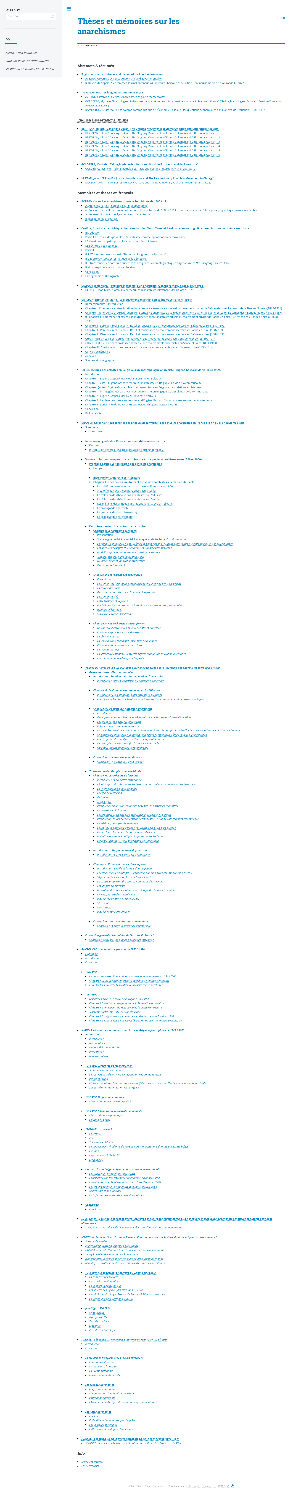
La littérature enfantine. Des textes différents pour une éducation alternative (141, 654)
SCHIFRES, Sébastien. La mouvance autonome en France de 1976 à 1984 (124, 1339)
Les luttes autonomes (98, 1411)
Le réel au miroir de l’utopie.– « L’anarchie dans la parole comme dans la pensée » (144, 873)
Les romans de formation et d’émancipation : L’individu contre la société (139, 583)
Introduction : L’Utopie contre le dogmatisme (120, 850)
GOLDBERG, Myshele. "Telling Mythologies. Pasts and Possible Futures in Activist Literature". (140, 164)
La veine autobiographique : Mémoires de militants (127, 641)
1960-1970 (91, 994)
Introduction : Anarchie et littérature (116, 477)
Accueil (80, 45)
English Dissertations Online (102, 120)
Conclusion (92, 271)
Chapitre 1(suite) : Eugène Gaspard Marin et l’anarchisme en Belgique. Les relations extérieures (143, 387)
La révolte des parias (109, 588)
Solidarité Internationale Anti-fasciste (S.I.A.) (114, 1087)
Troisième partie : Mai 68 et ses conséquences (115, 1012)
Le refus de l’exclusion (109, 793)
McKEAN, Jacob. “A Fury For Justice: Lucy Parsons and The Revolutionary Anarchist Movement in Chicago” (148, 182)
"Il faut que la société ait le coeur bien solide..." (124, 877)
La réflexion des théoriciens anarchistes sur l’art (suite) (130, 495)
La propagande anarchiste (113, 508)
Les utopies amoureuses (111, 886)
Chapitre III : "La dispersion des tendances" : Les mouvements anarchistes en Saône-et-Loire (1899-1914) (149, 347)
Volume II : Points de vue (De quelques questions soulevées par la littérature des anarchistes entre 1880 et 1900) (152, 668)
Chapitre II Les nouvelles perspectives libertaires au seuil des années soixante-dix (135, 1020)
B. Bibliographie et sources (101, 218)
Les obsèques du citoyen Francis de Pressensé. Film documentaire (127, 1294)
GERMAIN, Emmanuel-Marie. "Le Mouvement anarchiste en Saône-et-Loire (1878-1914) (136, 299)
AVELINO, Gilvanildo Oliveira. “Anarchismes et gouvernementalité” (125, 97)
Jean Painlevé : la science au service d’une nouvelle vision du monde (124, 1259)
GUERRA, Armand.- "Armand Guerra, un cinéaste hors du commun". (125, 1250)
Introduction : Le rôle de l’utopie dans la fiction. (124, 868)
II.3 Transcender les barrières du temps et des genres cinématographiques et (157, 263)
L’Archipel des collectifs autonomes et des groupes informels (123, 1402)
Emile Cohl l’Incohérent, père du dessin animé (111, 1245)
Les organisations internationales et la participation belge (123, 1186)
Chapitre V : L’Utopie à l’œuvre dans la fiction (120, 864)
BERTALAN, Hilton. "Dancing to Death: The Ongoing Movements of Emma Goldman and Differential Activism (150, 128)
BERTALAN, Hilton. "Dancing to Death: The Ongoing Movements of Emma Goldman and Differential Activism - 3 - (153, 141)
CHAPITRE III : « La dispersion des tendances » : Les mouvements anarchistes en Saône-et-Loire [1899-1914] (151, 343)
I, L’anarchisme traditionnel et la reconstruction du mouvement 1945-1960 (132, 976)
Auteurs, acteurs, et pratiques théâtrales (120, 556)
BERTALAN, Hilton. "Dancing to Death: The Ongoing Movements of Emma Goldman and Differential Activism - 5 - (153, 150)
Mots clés (12, 10)
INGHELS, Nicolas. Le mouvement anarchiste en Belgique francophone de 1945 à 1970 (132, 1030)
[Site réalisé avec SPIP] (232, 1486)
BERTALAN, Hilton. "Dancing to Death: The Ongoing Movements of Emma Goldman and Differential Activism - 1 (152, 133)
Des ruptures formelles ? (111, 565)
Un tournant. (97, 1312)
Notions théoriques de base (105, 1047)
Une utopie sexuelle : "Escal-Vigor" (117, 894)
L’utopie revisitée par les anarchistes (118, 726)
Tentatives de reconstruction (105, 1070)
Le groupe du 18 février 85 (104, 1155)
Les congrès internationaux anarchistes (112, 1173)
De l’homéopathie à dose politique (117, 788)
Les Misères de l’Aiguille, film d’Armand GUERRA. (116, 1290)
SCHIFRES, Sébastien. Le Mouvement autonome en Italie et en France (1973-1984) (130, 1438)
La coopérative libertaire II (104, 1281)
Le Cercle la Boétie (99, 1119)
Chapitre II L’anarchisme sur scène (115, 530)
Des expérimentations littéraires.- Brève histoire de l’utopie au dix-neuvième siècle (144, 717)
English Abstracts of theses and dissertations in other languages (122, 74)
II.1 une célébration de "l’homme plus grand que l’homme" (125, 254)
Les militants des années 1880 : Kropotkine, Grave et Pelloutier (135, 503)
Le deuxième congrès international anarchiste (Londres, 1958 (124, 1178)
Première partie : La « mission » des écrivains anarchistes (125, 463)
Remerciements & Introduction (104, 304)
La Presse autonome (101, 1371)
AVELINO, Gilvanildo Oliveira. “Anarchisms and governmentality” (124, 78)
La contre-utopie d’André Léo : (130, 881)
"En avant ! (103, 903)
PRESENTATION (90, 1466)
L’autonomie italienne (101, 1362)
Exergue (94, 445)
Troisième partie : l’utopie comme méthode (115, 771)
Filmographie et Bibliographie (103, 276)
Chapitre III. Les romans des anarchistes (117, 575)
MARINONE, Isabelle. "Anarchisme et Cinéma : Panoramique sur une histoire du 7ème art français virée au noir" (149, 1237)
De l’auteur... (104, 797)
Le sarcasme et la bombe (111, 810)
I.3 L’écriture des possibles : (102, 245)
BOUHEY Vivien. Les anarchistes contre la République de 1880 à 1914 (125, 201)
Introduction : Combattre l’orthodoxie (119, 780)
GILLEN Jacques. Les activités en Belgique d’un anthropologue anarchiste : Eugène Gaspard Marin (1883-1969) (151, 370)
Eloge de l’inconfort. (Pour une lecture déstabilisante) (128, 840)
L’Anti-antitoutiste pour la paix (106, 1115)
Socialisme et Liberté (101, 1142)
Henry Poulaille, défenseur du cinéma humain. (112, 1254)
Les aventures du (108, 649)
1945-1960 (91, 972)
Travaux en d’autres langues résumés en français (112, 92)
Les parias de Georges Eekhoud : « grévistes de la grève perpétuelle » (136, 827)
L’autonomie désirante (102, 1398)
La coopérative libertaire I (104, 1277)
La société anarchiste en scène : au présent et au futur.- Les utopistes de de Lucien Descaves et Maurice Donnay (168, 730)
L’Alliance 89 (96, 1159)
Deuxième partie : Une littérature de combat (117, 526)
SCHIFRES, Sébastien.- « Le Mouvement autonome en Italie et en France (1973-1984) (133, 1443)
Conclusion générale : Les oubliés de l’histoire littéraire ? (119, 935)
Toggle (69, 9)
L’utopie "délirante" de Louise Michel (118, 899)
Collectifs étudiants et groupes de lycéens (113, 1420)
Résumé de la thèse (96, 1241)
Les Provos (95, 1133)
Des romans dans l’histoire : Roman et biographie (126, 592)
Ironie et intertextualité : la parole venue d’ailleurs (126, 832)
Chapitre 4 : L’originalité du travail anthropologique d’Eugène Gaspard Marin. (131, 404)
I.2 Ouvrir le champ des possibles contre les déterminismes (121, 241)
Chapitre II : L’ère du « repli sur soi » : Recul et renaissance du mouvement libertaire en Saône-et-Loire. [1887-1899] (155, 325)
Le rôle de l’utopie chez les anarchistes (119, 721)
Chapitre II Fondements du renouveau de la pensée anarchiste (125, 1007)
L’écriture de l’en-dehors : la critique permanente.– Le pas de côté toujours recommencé (148, 819)
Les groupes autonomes (99, 1385)
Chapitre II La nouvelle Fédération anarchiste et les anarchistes (126, 985)
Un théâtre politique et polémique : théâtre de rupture (128, 552)
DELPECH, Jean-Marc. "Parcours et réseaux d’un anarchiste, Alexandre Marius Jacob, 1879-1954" (143, 290)
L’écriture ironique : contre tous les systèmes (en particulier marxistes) (137, 806)
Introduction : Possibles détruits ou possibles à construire (128, 676)
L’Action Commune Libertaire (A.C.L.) (110, 1101)
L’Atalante (94, 1325)
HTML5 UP (223, 1486)
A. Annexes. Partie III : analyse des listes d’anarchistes (117, 214)
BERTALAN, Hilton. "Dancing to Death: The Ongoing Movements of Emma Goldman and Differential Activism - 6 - (153, 154)
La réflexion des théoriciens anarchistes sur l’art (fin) (128, 499)
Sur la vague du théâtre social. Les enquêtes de (141, 539)
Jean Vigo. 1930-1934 (97, 1308)
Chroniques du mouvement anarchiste (119, 645)
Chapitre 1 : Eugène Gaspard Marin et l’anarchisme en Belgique (123, 378)
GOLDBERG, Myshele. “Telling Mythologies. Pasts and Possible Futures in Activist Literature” (140, 168)
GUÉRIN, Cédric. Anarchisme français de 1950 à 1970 (113, 949)
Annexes (90, 356)
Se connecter (209, 1486)
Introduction (92, 232)
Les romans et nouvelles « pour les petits (120, 658)
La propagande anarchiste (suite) (117, 512)
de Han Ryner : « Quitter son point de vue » (130, 739)
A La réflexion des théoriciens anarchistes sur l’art (127, 490)
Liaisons (94, 1151)
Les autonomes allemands (104, 1375)
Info (80, 1453)
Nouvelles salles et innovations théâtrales (121, 561)
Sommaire (91, 427)
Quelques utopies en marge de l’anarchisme (122, 747)
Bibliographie (93, 413)
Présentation (105, 535)
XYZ (91, 1138)
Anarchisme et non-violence (105, 1191)
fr (283, 18)
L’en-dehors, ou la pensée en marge (117, 823)
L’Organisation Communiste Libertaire (111, 1393)
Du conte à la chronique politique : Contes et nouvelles (129, 628)
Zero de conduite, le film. (103, 1330)
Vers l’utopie (104, 907)
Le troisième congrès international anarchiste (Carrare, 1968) (125, 1182)
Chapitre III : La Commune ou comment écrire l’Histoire (126, 690)
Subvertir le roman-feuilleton (114, 614)
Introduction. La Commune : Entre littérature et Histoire (129, 694)
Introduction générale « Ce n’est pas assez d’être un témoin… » (125, 441)
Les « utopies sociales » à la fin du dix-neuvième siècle (128, 743)
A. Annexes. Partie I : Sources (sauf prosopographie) (116, 205)
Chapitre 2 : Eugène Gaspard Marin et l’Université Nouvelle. (121, 396)
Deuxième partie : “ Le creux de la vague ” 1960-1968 (119, 999)
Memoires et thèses (92, 1462)
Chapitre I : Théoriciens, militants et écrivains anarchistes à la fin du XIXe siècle (143, 482)
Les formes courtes (108, 636)
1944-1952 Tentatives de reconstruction (108, 1066)
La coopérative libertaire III (105, 1285)
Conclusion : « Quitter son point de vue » (117, 757)
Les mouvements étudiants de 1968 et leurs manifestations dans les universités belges (138, 1146)
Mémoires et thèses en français (105, 192)
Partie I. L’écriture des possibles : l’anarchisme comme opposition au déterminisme (135, 237)
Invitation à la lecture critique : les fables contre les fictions (131, 836)
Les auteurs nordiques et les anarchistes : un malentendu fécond (134, 548)
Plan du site (194, 1486)
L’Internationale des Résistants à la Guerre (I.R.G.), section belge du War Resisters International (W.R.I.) (148, 1083)
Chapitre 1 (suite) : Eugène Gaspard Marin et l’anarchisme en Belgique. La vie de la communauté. (144, 383)
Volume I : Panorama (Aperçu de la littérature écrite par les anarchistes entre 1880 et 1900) (143, 459)
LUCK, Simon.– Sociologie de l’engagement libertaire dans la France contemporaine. (134, 1227)
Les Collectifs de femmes (103, 1424)
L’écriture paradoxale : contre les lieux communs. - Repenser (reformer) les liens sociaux (147, 784)
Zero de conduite (99, 1321)
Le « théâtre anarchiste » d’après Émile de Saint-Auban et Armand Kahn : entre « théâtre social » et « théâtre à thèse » (165, 543)
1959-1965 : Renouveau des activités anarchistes (114, 1111)
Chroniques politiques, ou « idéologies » (120, 632)
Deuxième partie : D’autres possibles (111, 672)
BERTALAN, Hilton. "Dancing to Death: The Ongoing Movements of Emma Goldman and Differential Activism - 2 (152, 137)
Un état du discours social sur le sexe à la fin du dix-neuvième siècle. (136, 890)
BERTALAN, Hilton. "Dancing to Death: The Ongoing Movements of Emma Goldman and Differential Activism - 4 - (153, 146)
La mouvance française (102, 1366)
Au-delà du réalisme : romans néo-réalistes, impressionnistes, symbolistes (139, 605)
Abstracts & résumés (95, 65)
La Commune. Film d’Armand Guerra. (111, 1298)
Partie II (90, 250)
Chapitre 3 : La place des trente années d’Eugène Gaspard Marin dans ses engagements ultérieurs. (149, 400)
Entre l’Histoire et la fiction (112, 601)
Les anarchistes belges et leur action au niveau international (122, 1169)
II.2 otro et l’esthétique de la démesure (116, 258)
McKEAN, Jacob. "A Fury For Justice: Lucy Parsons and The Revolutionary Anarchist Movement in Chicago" (147, 178)
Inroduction (92, 1034)
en (277, 18)
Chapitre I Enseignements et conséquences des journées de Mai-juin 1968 (131, 1016)
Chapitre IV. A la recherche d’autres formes (119, 623)
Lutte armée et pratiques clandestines (111, 1429)
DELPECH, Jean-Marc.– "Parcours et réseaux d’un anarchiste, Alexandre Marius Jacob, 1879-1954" (142, 285)
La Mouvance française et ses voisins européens (114, 1358)
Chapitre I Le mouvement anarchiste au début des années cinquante (129, 980)
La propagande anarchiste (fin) (115, 516)
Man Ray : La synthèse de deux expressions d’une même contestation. (125, 1263)
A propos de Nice (99, 1317)
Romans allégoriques (109, 609)
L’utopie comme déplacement (114, 912)
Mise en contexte (98, 1056)
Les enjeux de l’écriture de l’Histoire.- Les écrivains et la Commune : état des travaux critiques (150, 699)
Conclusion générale (97, 351)
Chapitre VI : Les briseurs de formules (116, 775)
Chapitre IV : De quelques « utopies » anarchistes (122, 708)
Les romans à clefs (108, 596)
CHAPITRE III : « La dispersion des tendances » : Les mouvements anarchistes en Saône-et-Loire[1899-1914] (150, 338)
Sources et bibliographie (100, 360)
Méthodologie (97, 1043)
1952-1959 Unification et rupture (104, 1097)
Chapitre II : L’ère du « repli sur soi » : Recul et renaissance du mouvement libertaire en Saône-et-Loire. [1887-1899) (155, 330)
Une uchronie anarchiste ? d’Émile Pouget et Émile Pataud (152, 734)
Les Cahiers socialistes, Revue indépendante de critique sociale (125, 1074)
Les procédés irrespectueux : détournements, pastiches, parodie (134, 814)
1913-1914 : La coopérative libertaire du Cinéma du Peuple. (120, 1272)
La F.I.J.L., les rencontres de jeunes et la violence (116, 1195)
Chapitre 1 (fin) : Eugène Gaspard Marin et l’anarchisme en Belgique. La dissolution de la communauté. (147, 391)
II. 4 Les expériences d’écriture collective (110, 267)
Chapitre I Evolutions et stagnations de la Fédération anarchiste (126, 1003)
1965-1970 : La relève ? (98, 1129)
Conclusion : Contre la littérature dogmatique (120, 921)
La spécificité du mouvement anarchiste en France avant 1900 (135, 486)
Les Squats (95, 1416)
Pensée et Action (98, 1078)
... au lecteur (104, 801)
